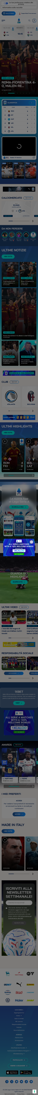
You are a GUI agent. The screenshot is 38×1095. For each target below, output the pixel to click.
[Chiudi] (31, 542)
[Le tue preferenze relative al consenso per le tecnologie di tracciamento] (34, 1091)
